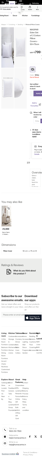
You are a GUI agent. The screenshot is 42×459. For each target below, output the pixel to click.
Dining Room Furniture (4, 355)
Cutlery (17, 353)
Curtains (32, 339)
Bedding (20, 24)
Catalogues (5, 383)
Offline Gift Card (17, 415)
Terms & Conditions (30, 452)
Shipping (25, 388)
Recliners (4, 367)
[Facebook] (29, 436)
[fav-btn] (8, 208)
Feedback (11, 388)
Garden (25, 353)
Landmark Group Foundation (12, 407)
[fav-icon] (21, 7)
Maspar (3, 24)
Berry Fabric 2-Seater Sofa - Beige (6, 233)
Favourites (19, 396)
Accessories (33, 350)
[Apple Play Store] (33, 318)
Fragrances (26, 350)
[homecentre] (10, 453)
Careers (11, 391)
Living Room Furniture (4, 341)
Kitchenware (12, 347)
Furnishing (12, 24)
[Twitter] (35, 436)
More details (7, 9)
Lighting (25, 342)
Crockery (18, 339)
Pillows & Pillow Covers (33, 24)
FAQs (24, 402)
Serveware (19, 336)
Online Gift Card (17, 401)
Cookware (12, 336)
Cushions (32, 342)
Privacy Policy (28, 455)
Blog (10, 402)
